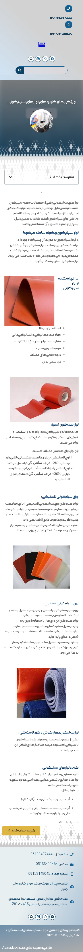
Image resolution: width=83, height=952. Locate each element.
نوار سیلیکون (68, 232)
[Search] (20, 70)
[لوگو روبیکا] (31, 917)
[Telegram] (52, 917)
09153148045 (61, 34)
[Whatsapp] (45, 917)
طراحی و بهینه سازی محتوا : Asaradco (27, 948)
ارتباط (67, 822)
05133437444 (61, 18)
